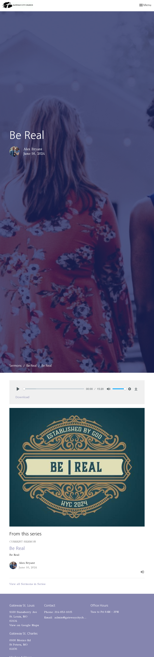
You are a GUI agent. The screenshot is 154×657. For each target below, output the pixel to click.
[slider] (53, 389)
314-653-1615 (63, 612)
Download (22, 397)
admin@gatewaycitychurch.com (70, 617)
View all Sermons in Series (27, 584)
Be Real (31, 365)
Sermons (15, 365)
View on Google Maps (24, 625)
